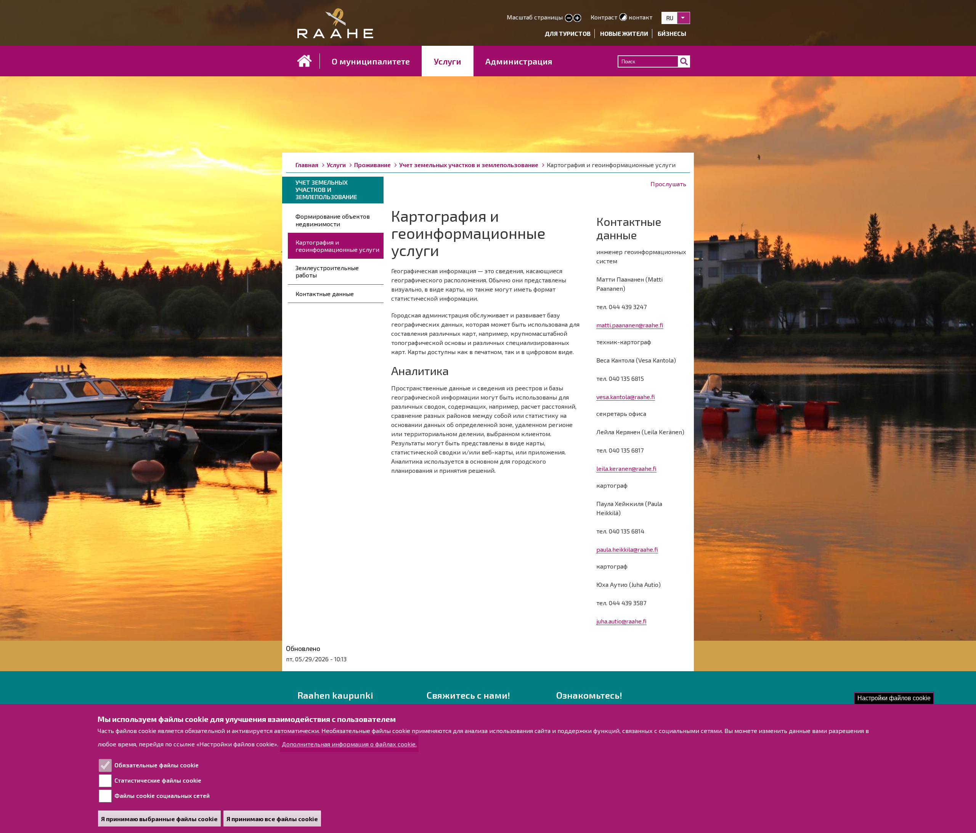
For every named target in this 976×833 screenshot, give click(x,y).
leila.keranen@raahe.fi (626, 468)
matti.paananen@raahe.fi (629, 325)
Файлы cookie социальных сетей (162, 795)
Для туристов (568, 33)
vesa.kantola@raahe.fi (625, 396)
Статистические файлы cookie (157, 780)
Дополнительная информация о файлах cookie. (349, 744)
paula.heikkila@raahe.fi (627, 549)
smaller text (569, 18)
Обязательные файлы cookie (156, 765)
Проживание (372, 164)
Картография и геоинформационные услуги (337, 245)
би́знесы (672, 33)
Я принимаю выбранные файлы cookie (159, 818)
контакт (640, 17)
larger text (577, 18)
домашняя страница (304, 61)
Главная (306, 164)
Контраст (604, 17)
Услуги (447, 61)
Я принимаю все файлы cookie (272, 818)
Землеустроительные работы (327, 271)
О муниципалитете (371, 61)
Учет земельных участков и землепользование (468, 164)
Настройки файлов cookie (894, 698)
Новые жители (624, 33)
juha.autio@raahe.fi (621, 621)
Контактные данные (324, 293)
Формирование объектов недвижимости (332, 220)
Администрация (518, 61)
